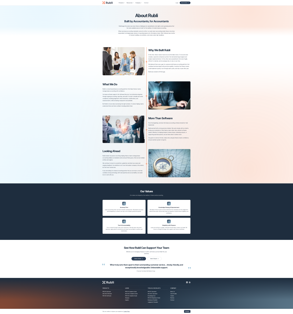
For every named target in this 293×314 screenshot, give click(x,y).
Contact (146, 2)
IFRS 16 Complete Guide (131, 291)
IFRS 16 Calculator (152, 291)
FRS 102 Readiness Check (154, 297)
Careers (172, 295)
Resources (129, 2)
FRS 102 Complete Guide (131, 295)
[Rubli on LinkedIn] (187, 282)
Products (121, 2)
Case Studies (173, 293)
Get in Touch (153, 258)
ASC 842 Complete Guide (131, 293)
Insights (127, 300)
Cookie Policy (126, 311)
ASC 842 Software (107, 293)
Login (177, 2)
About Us (172, 291)
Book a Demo (184, 2)
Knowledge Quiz (152, 295)
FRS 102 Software (107, 295)
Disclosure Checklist (152, 300)
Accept (187, 311)
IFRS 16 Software (107, 291)
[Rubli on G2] (189, 282)
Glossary (127, 297)
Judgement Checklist (153, 302)
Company (137, 2)
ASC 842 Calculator (152, 293)
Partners (172, 297)
